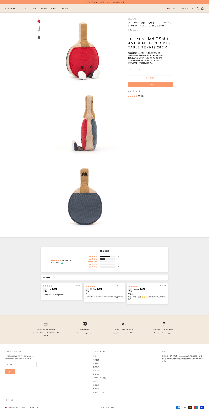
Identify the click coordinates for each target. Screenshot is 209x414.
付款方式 (96, 371)
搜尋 (94, 356)
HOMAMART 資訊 (99, 378)
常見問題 (96, 374)
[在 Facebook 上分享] (133, 91)
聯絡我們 (54, 8)
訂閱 (10, 372)
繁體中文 (183, 8)
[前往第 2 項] (39, 29)
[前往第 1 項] (39, 21)
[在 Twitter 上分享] (136, 91)
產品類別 (44, 8)
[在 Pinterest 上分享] (139, 91)
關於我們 (65, 8)
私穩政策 (96, 389)
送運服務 (96, 363)
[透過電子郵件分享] (142, 91)
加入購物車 (150, 78)
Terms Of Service (99, 392)
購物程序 (96, 360)
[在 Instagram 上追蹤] (12, 400)
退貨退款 (96, 385)
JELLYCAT (25, 8)
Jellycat (132, 19)
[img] (47, 286)
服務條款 (96, 381)
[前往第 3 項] (39, 36)
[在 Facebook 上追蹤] (6, 400)
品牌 (34, 8)
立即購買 (150, 84)
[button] (133, 96)
